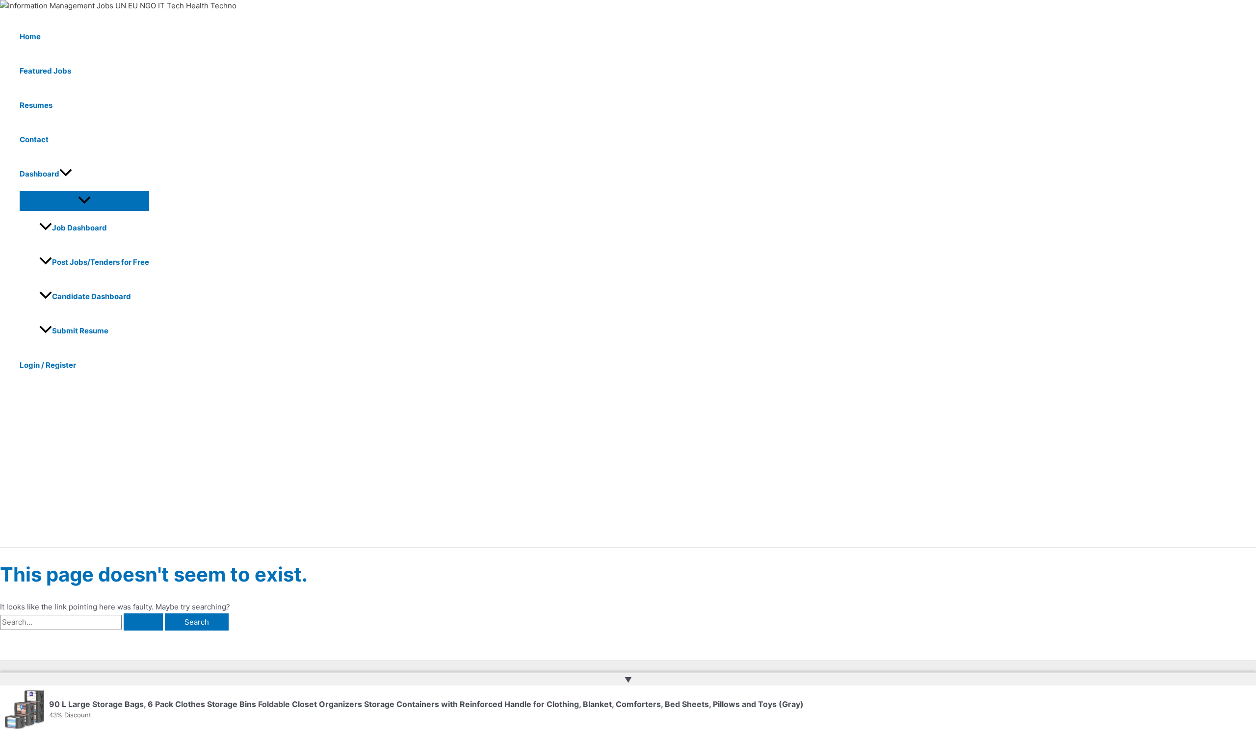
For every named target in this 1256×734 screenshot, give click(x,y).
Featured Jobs (45, 71)
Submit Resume (80, 330)
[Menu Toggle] (84, 200)
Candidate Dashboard (91, 296)
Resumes (36, 105)
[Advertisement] (304, 473)
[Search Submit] (143, 622)
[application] (65, 174)
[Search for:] (82, 622)
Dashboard (39, 173)
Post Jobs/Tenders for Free (100, 262)
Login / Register (48, 365)
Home (30, 36)
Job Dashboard (79, 227)
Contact (34, 139)
